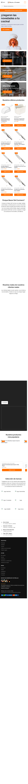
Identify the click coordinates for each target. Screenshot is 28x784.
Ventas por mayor (5, 562)
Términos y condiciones (6, 560)
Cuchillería (3, 141)
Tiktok (2, 569)
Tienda (2, 546)
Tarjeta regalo (4, 550)
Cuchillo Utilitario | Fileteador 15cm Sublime (19, 144)
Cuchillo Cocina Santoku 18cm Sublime (19, 190)
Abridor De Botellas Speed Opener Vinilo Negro (10, 465)
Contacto (3, 558)
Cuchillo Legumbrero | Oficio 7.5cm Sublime (5, 144)
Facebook (3, 567)
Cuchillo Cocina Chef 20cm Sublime (7, 190)
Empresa (3, 542)
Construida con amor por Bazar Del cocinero (11, 592)
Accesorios (16, 117)
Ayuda (2, 557)
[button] (25, 2)
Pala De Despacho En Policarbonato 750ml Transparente (5, 120)
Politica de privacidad (6, 548)
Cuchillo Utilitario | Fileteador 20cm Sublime (6, 167)
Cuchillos (8, 141)
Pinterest (3, 573)
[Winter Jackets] (13, 89)
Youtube (3, 575)
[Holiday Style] (13, 74)
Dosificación (4, 117)
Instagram (3, 571)
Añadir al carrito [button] (7, 125)
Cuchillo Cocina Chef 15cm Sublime (20, 167)
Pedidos (3, 544)
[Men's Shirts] (13, 58)
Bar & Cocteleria (4, 116)
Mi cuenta (3, 555)
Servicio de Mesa (17, 116)
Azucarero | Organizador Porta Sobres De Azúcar (19, 119)
